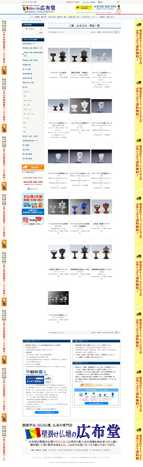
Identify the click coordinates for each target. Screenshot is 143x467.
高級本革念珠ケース (31, 140)
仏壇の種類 (28, 154)
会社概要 (108, 12)
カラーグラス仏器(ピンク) (80, 173)
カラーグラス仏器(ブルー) (101, 123)
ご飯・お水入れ (28, 100)
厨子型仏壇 (28, 78)
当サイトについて (37, 457)
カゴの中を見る (85, 17)
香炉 (25, 122)
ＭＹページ (95, 17)
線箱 (25, 131)
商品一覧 (43, 17)
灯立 (25, 127)
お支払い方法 (90, 12)
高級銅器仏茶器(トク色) (80, 269)
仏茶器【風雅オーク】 (101, 224)
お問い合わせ (81, 12)
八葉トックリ (27, 109)
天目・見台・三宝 (29, 114)
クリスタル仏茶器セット (58, 315)
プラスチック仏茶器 (58, 73)
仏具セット (27, 91)
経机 (25, 96)
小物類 (26, 145)
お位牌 (26, 149)
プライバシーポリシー (104, 457)
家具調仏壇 (28, 74)
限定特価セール (29, 43)
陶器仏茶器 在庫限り (80, 73)
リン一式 (26, 118)
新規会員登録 (57, 457)
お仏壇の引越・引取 (73, 17)
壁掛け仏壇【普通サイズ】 (33, 48)
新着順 (105, 32)
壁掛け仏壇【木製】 (31, 60)
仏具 (25, 87)
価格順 (99, 32)
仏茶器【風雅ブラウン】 (58, 269)
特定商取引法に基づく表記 (88, 457)
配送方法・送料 (100, 12)
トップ (31, 17)
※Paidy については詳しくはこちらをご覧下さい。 (42, 409)
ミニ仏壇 (27, 69)
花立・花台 (27, 105)
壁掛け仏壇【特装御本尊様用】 (33, 54)
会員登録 (102, 17)
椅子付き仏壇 (29, 82)
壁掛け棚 (27, 65)
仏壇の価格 (28, 158)
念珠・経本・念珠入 (31, 136)
